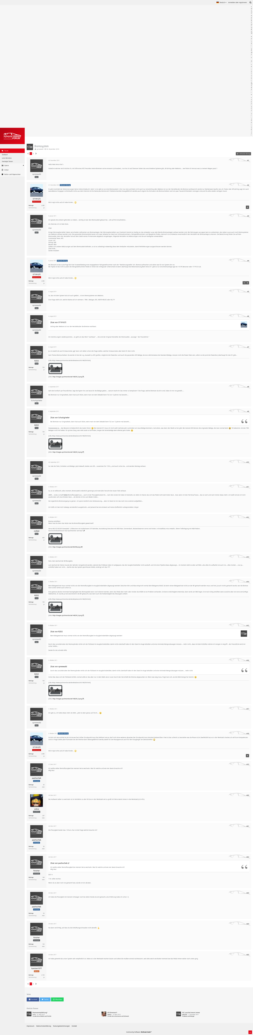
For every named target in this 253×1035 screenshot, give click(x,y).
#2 (248, 185)
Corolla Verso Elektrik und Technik (42, 1016)
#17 (248, 709)
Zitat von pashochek (58, 863)
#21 (248, 826)
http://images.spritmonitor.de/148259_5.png (67, 377)
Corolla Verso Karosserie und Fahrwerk (118, 1016)
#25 (248, 955)
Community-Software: (139, 1032)
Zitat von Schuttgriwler (60, 417)
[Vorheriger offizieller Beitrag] (244, 282)
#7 (248, 347)
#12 (248, 517)
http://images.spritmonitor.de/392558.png (66, 547)
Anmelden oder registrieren (237, 2)
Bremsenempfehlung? (40, 1012)
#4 (248, 261)
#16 (248, 660)
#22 (248, 857)
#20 (248, 795)
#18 (248, 733)
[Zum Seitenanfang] (250, 1032)
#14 (248, 582)
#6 (248, 316)
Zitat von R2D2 (56, 631)
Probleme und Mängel (188, 1016)
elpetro (109, 1014)
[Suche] (250, 2)
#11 (248, 487)
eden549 (184, 1014)
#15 (248, 625)
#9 (248, 411)
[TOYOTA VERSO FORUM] (12, 136)
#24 (248, 924)
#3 (248, 216)
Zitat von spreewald (58, 666)
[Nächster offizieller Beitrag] (247, 207)
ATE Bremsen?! (112, 1012)
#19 (248, 764)
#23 (248, 893)
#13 (248, 557)
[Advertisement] (139, 71)
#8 (248, 387)
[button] (221, 2)
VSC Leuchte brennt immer (191, 1012)
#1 (248, 160)
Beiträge (31, 205)
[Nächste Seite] (36, 153)
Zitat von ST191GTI (58, 322)
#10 (248, 462)
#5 (248, 291)
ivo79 (34, 1014)
